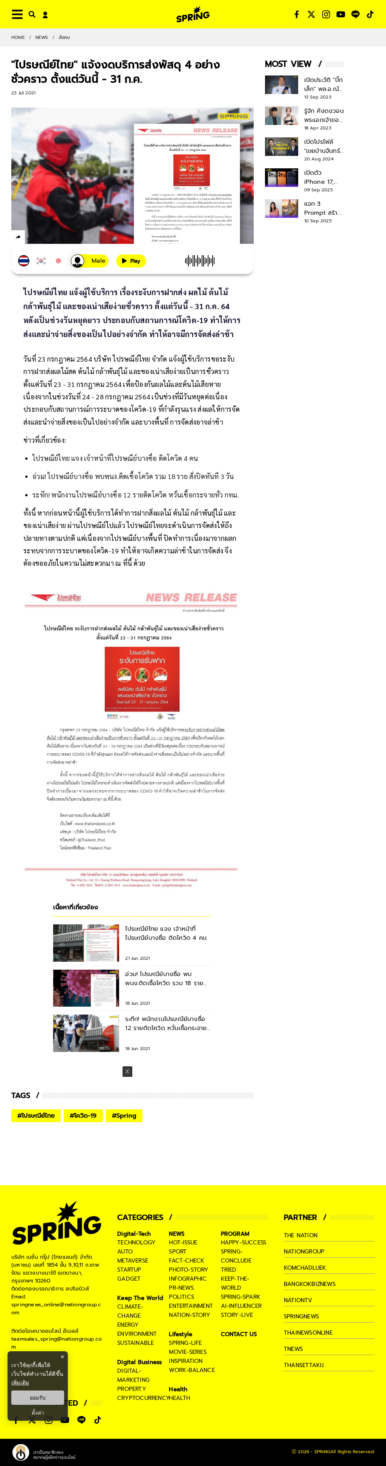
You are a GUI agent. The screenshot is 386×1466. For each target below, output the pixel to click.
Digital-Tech (134, 1234)
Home (18, 37)
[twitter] (45, 236)
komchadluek (305, 1268)
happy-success (244, 1242)
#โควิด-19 (83, 1115)
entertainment (191, 1306)
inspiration (185, 1361)
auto (125, 1251)
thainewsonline (308, 1333)
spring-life (185, 1343)
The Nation (300, 1235)
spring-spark (240, 1297)
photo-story (188, 1270)
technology (136, 1242)
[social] (296, 14)
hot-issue (183, 1242)
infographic (188, 1279)
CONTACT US (239, 1334)
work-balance (191, 1370)
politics (181, 1297)
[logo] (193, 14)
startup (129, 1270)
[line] (58, 238)
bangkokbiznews (309, 1284)
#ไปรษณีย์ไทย (36, 1115)
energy (128, 1325)
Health (178, 1389)
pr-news (181, 1288)
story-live (237, 1315)
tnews (293, 1349)
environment (137, 1334)
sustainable (135, 1343)
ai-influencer (241, 1306)
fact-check (186, 1261)
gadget (129, 1279)
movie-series (187, 1352)
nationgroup (304, 1251)
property (131, 1389)
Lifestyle (180, 1334)
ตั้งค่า (38, 1413)
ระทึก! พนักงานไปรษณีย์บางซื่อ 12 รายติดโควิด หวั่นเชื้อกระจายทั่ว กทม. (135, 494)
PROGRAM (235, 1234)
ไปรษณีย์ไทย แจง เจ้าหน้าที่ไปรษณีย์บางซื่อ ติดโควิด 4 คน (115, 458)
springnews (301, 1316)
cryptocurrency (143, 1398)
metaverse (132, 1261)
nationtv (298, 1300)
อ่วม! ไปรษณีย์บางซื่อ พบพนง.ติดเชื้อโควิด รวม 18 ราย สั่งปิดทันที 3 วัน (133, 476)
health (179, 1398)
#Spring (124, 1115)
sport (178, 1251)
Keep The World (140, 1298)
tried (229, 1270)
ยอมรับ (38, 1398)
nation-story (189, 1315)
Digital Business (139, 1362)
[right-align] (30, 14)
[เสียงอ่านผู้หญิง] (90, 261)
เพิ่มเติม (20, 1382)
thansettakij (304, 1365)
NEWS (41, 37)
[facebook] (32, 238)
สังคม (64, 37)
